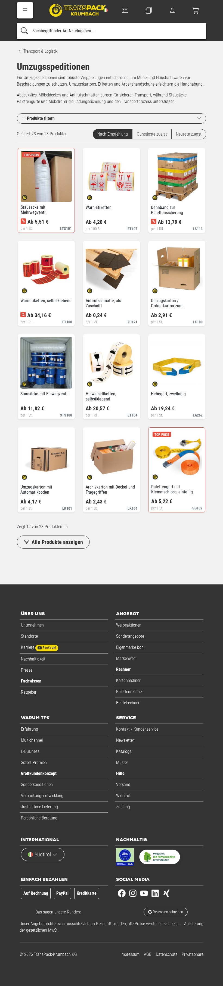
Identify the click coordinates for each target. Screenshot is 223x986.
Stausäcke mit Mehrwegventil (34, 210)
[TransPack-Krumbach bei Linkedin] (155, 893)
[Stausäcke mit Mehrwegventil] (29, 195)
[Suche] (24, 31)
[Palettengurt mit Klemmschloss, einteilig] (159, 475)
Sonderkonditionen (37, 784)
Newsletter (125, 740)
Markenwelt (126, 658)
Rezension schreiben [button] (167, 912)
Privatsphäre (192, 954)
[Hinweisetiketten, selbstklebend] (94, 382)
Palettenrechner (129, 691)
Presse (26, 670)
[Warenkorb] (195, 10)
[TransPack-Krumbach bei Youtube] (144, 893)
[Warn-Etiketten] (94, 196)
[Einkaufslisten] (148, 10)
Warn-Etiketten (99, 207)
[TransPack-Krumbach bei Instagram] (132, 893)
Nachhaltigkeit (33, 659)
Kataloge (123, 751)
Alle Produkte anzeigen (56, 542)
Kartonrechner (128, 680)
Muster (122, 762)
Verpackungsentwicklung (42, 795)
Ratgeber (28, 692)
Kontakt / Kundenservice (137, 729)
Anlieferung (193, 923)
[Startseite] (74, 11)
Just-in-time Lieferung (39, 806)
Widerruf (123, 795)
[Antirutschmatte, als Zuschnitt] (94, 289)
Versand (123, 784)
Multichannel (32, 740)
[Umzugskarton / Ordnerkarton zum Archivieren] (159, 289)
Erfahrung (29, 729)
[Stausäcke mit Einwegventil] (29, 382)
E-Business (30, 751)
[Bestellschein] (125, 10)
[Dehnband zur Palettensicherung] (159, 196)
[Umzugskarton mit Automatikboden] (29, 475)
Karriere (38, 647)
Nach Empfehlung (112, 134)
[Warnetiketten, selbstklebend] (29, 289)
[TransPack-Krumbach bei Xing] (166, 893)
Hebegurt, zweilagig (168, 393)
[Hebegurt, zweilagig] (159, 382)
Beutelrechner (128, 702)
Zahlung (123, 806)
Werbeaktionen (128, 625)
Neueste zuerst (189, 134)
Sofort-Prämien (34, 762)
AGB (147, 954)
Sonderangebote (130, 636)
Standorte (29, 636)
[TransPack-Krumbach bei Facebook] (121, 893)
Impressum (130, 954)
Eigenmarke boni (130, 647)
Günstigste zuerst (152, 134)
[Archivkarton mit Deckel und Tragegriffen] (94, 475)
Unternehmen (32, 625)
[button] (25, 10)
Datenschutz (166, 954)
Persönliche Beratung (39, 818)
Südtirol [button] (42, 854)
